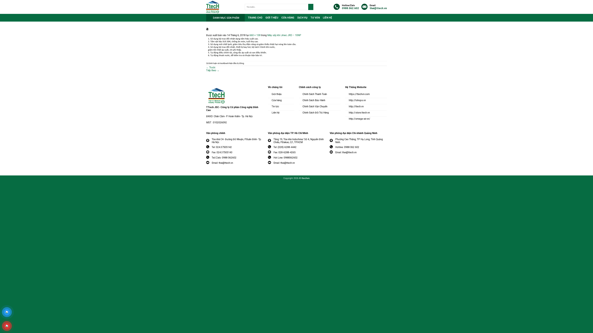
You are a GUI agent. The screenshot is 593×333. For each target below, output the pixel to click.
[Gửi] (310, 7)
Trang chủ (255, 17)
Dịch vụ (302, 17)
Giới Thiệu (271, 17)
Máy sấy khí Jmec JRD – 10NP (284, 35)
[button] (225, 18)
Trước (210, 67)
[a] (257, 47)
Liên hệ (327, 17)
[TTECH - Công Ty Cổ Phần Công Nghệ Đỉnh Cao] (223, 7)
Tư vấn (315, 17)
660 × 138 (255, 35)
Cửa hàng (287, 17)
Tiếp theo (212, 70)
